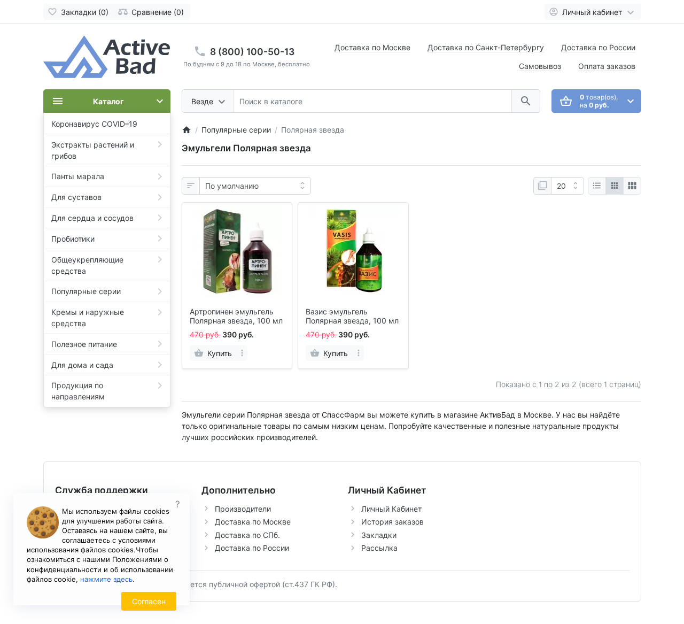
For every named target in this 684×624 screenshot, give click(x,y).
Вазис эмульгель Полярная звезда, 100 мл (352, 316)
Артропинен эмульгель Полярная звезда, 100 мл (236, 316)
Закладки (379, 535)
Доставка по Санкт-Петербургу (486, 47)
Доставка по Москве (372, 47)
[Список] (597, 186)
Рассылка (379, 547)
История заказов (392, 521)
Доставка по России (598, 47)
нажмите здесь (106, 579)
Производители (243, 508)
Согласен (149, 601)
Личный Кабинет (391, 508)
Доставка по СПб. (247, 535)
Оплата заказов (606, 66)
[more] (242, 353)
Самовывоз (540, 66)
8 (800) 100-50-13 (252, 51)
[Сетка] (614, 186)
